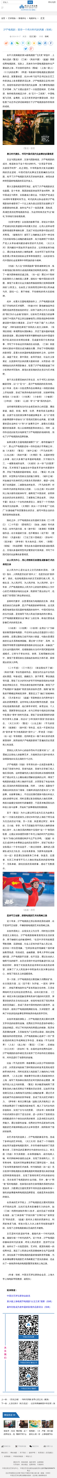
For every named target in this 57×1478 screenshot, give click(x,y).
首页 (3, 18)
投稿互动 (7, 1446)
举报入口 (29, 1456)
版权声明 (32, 1453)
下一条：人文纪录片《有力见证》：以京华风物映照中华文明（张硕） (28, 1404)
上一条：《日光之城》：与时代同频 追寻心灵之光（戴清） (25, 1399)
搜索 (30, 2)
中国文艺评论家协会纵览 (18, 1296)
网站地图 (52, 2)
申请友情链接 (18, 1456)
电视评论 (32, 18)
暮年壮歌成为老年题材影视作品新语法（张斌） (29, 1307)
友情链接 (7, 1456)
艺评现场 (12, 18)
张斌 (47, 36)
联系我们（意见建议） (46, 1453)
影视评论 (22, 18)
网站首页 (4, 1453)
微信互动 (35, 1446)
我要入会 (49, 1446)
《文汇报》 (32, 36)
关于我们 (23, 1453)
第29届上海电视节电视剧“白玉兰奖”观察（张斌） (30, 1301)
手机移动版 (22, 1446)
